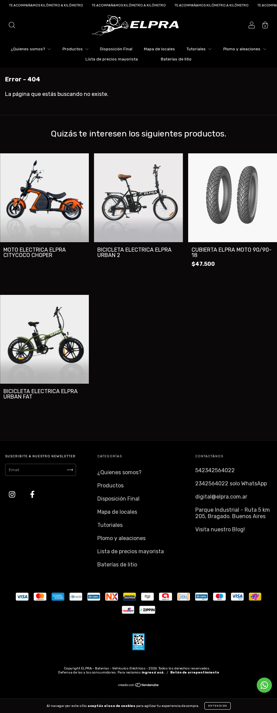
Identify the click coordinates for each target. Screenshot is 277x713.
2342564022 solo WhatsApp (231, 483)
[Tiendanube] (139, 686)
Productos (73, 49)
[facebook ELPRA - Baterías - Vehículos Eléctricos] (32, 494)
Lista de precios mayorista (111, 59)
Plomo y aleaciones (242, 49)
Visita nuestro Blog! (220, 529)
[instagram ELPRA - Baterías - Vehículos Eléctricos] (12, 494)
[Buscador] (11, 26)
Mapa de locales (159, 49)
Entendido (217, 705)
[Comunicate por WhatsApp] (264, 685)
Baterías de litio (176, 59)
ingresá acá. (153, 672)
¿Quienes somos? (28, 49)
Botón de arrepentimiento (194, 672)
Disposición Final (116, 49)
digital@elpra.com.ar (221, 496)
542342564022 (215, 470)
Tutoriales (196, 49)
